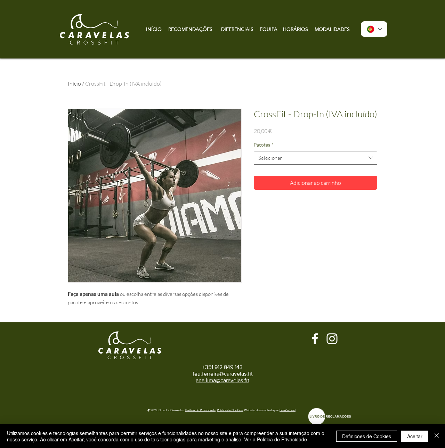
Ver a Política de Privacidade (275, 439)
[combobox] (315, 158)
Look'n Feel (288, 410)
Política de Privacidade (200, 410)
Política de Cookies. (230, 410)
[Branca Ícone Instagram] (332, 338)
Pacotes (264, 145)
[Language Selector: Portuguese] (374, 29)
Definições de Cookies (366, 436)
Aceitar (414, 436)
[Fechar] (436, 436)
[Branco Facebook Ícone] (315, 338)
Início (74, 83)
